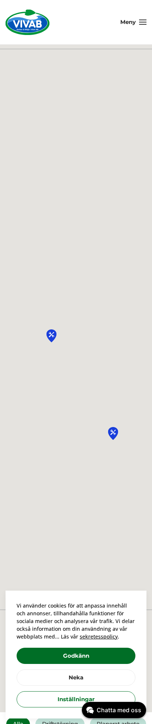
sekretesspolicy (99, 636)
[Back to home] (28, 22)
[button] (133, 22)
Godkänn (76, 655)
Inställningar (76, 699)
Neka (76, 677)
